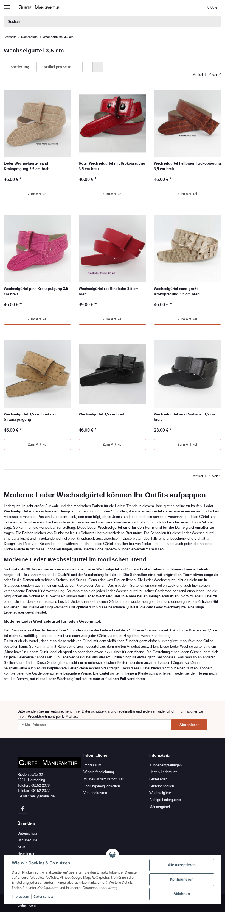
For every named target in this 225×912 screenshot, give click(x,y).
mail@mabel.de (42, 796)
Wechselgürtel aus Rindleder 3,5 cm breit (184, 417)
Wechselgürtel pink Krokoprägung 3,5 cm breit (36, 291)
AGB (21, 847)
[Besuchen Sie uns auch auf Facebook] (23, 809)
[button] (191, 7)
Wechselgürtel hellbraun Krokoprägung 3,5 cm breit (187, 166)
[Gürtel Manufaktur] (40, 7)
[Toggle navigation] (7, 5)
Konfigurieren (181, 879)
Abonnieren (189, 724)
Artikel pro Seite (57, 66)
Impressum (92, 765)
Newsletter (26, 854)
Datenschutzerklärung (99, 711)
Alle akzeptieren (182, 865)
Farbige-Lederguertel (165, 800)
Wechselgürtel (160, 793)
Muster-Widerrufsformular (103, 779)
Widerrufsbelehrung (98, 772)
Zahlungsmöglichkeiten (101, 786)
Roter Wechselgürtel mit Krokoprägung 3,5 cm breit (112, 166)
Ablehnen (181, 893)
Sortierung (20, 66)
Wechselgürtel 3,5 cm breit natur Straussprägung (31, 417)
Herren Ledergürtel (163, 772)
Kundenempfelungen (165, 765)
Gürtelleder (158, 779)
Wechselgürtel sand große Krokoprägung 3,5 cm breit (176, 291)
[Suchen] (216, 21)
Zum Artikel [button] (37, 193)
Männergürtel (159, 807)
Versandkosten (95, 793)
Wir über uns (28, 840)
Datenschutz (28, 833)
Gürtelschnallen (161, 786)
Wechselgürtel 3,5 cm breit (101, 414)
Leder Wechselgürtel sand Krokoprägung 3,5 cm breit (26, 166)
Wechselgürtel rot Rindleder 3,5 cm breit (109, 291)
